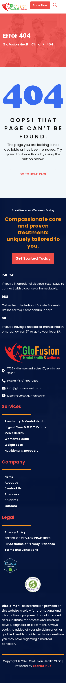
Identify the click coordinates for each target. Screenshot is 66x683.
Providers (12, 494)
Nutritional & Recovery (21, 451)
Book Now (40, 5)
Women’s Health (17, 439)
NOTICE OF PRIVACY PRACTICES (28, 538)
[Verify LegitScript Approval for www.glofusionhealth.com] (10, 565)
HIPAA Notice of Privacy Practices (30, 544)
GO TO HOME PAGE (33, 174)
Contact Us (13, 488)
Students (11, 500)
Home (9, 477)
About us (11, 482)
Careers (11, 506)
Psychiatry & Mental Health (25, 421)
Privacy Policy (15, 532)
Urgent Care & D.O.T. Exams (25, 427)
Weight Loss (14, 445)
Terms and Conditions (21, 550)
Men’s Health (14, 433)
